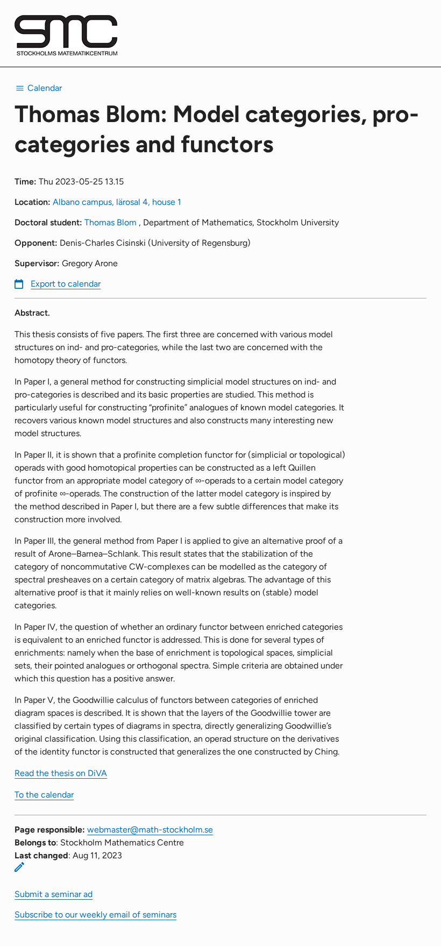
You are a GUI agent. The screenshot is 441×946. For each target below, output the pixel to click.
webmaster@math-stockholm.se (150, 829)
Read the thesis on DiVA (61, 773)
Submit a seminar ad (54, 894)
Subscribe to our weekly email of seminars (95, 914)
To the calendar (44, 794)
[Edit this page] (19, 867)
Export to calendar (66, 284)
